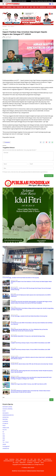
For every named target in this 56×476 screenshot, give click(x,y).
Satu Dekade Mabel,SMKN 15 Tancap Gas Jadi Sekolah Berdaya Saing (28, 336)
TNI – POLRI (5, 442)
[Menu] (4, 4)
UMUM (4, 444)
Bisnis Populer (40, 470)
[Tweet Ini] (44, 142)
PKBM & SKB (6, 427)
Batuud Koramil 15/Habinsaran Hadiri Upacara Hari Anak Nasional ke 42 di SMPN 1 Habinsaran (31, 295)
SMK (4, 438)
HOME (6, 459)
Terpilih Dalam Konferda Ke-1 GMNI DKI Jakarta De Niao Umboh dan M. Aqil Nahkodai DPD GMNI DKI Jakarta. (31, 358)
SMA (4, 436)
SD (3, 431)
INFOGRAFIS (6, 413)
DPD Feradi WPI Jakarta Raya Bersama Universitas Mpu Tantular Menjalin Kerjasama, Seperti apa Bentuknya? (32, 371)
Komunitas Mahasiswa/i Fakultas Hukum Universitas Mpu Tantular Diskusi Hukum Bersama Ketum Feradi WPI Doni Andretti (30, 391)
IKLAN (4, 411)
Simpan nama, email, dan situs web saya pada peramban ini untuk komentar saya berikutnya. (26, 172)
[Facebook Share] (41, 142)
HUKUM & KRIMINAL (8, 409)
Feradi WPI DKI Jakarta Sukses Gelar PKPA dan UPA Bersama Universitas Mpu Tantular (32, 364)
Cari (3, 397)
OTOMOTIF (5, 423)
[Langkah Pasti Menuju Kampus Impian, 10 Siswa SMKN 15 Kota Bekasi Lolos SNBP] (6, 344)
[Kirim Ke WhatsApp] (52, 142)
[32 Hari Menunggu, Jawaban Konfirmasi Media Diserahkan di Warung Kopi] (28, 260)
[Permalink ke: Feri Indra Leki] (4, 37)
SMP (4, 440)
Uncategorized (6, 446)
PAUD (4, 425)
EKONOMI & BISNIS (7, 406)
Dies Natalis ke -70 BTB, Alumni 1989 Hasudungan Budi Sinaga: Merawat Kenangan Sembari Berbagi (31, 289)
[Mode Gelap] (50, 4)
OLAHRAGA (5, 421)
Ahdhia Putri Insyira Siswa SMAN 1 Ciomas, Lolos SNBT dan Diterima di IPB (29, 384)
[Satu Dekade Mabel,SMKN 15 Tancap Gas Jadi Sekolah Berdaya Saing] (6, 337)
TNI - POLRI (5, 29)
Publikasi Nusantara (31, 470)
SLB (3, 434)
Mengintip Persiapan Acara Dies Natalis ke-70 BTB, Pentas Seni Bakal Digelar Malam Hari (31, 282)
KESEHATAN (5, 417)
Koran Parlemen (22, 470)
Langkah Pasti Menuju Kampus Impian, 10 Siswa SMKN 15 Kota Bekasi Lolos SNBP (30, 342)
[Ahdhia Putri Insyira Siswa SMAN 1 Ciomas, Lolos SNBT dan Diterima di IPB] (6, 385)
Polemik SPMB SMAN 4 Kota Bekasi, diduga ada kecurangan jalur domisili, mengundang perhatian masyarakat (32, 309)
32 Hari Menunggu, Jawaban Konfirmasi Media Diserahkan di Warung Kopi (21, 277)
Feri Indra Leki (8, 36)
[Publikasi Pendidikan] (12, 4)
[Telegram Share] (49, 142)
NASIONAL (5, 419)
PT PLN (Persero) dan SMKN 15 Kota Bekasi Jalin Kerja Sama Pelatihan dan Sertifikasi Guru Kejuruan (31, 323)
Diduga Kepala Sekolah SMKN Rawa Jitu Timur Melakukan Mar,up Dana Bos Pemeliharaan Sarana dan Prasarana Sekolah (29, 330)
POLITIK (4, 429)
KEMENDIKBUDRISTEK (8, 415)
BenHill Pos (14, 470)
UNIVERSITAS (6, 448)
